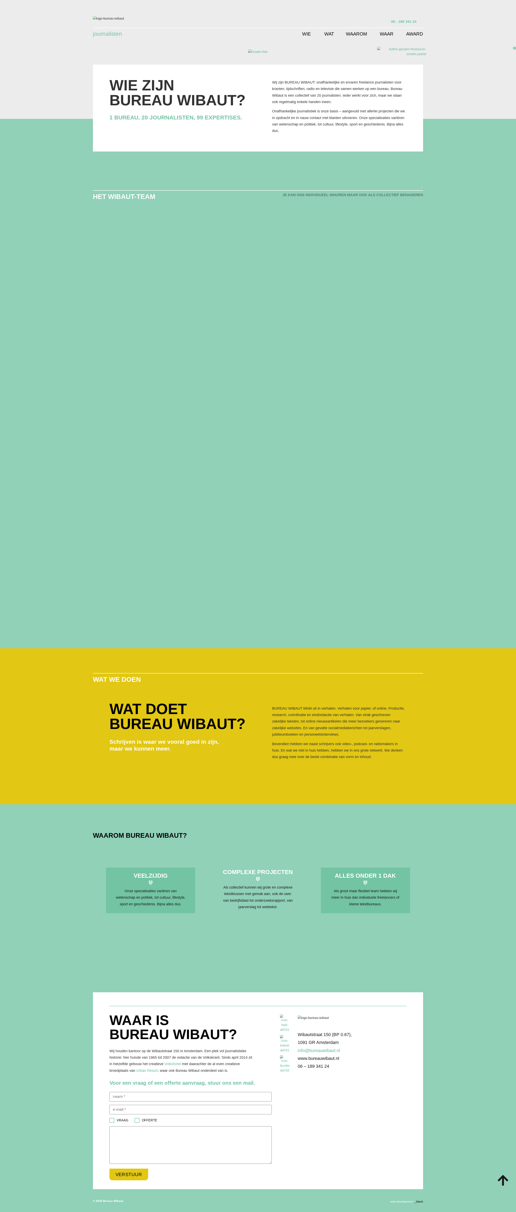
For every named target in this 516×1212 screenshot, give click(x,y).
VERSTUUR (128, 1174)
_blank (419, 1201)
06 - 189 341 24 (403, 21)
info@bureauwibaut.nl (319, 1050)
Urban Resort (147, 1071)
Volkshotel (172, 1064)
